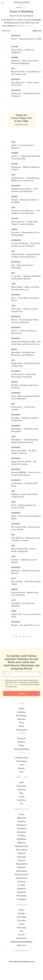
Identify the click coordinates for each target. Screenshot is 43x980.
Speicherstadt (21, 878)
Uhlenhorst (21, 888)
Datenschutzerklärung (14, 684)
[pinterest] (24, 956)
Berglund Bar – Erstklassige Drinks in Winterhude (25, 364)
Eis (21, 803)
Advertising (21, 927)
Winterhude (21, 895)
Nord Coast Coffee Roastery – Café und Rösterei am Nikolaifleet (25, 211)
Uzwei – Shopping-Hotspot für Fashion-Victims (23, 506)
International (21, 729)
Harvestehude (21, 849)
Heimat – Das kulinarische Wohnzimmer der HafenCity (25, 320)
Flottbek (21, 835)
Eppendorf (21, 832)
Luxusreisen (22, 733)
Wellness (21, 741)
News (21, 771)
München (22, 719)
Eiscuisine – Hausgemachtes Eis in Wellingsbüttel (25, 233)
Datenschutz (21, 938)
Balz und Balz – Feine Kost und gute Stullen (26, 582)
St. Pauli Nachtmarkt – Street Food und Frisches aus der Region (25, 244)
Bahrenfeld (21, 817)
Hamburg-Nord (21, 846)
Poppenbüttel (21, 863)
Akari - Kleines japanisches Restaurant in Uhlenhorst (25, 397)
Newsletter (21, 920)
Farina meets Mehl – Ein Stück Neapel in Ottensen (23, 451)
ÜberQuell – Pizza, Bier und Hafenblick (22, 604)
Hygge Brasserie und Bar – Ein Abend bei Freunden (23, 462)
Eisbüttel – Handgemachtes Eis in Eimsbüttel (25, 386)
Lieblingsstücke (21, 757)
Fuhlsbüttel (21, 839)
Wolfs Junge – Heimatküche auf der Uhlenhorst (25, 94)
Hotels (21, 745)
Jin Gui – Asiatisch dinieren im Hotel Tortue (24, 331)
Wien (21, 722)
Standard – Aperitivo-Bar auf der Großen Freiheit (24, 495)
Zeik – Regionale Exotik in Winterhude (22, 266)
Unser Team (21, 916)
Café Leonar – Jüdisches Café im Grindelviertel (24, 310)
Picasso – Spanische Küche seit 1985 (26, 38)
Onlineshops (21, 761)
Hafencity (21, 842)
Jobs (21, 931)
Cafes (21, 782)
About (21, 909)
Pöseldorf (22, 867)
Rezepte (21, 768)
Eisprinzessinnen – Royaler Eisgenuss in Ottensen (25, 593)
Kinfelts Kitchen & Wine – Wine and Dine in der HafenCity (24, 190)
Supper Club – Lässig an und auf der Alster (26, 615)
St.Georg (21, 881)
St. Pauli (21, 885)
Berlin (21, 708)
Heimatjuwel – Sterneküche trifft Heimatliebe (24, 430)
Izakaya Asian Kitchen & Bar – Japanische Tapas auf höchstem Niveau (26, 342)
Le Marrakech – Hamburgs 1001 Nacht (24, 484)
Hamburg (22, 712)
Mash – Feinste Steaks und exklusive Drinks (26, 517)
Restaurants (21, 785)
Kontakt (21, 913)
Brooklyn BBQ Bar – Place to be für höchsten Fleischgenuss (26, 473)
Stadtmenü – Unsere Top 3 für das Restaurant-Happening (25, 61)
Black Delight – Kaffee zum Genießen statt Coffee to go (25, 288)
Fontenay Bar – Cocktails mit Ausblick (23, 408)
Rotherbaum (21, 870)
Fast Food (21, 800)
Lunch (21, 796)
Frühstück (21, 789)
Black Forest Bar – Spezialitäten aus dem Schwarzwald (26, 72)
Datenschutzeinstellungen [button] (21, 941)
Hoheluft (21, 853)
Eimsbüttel (21, 828)
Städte (21, 703)
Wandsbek (21, 892)
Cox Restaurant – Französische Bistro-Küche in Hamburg (23, 375)
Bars (21, 793)
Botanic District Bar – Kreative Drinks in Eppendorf (24, 550)
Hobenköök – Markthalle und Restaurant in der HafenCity (23, 353)
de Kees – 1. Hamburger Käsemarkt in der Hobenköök (25, 157)
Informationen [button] (21, 904)
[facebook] (14, 956)
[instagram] (19, 956)
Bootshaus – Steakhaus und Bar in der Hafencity (25, 419)
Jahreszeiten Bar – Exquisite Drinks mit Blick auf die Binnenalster (25, 255)
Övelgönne (21, 899)
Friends (21, 934)
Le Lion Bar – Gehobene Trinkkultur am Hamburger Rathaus (26, 277)
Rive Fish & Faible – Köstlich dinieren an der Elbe (26, 528)
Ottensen (21, 860)
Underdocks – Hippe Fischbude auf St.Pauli (25, 168)
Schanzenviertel (21, 874)
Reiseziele (21, 738)
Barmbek (21, 821)
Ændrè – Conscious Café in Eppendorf (22, 146)
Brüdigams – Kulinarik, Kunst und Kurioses (25, 571)
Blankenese (21, 824)
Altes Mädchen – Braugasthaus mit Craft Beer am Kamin (25, 539)
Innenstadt (21, 856)
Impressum (21, 945)
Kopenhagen (21, 715)
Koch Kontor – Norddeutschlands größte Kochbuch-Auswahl (24, 440)
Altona (21, 814)
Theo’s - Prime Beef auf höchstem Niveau (25, 299)
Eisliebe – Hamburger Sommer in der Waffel (25, 201)
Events (21, 924)
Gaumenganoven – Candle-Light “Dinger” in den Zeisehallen (24, 222)
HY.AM (33, 961)
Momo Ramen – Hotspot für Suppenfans (22, 51)
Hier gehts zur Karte (21, 124)
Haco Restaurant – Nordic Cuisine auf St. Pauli (25, 83)
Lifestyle (21, 752)
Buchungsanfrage (21, 749)
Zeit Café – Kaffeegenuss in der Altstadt (24, 560)
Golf (22, 764)
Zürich (21, 726)
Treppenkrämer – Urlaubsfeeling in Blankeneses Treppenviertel (25, 179)
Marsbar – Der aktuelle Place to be (25, 625)
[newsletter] (29, 956)
